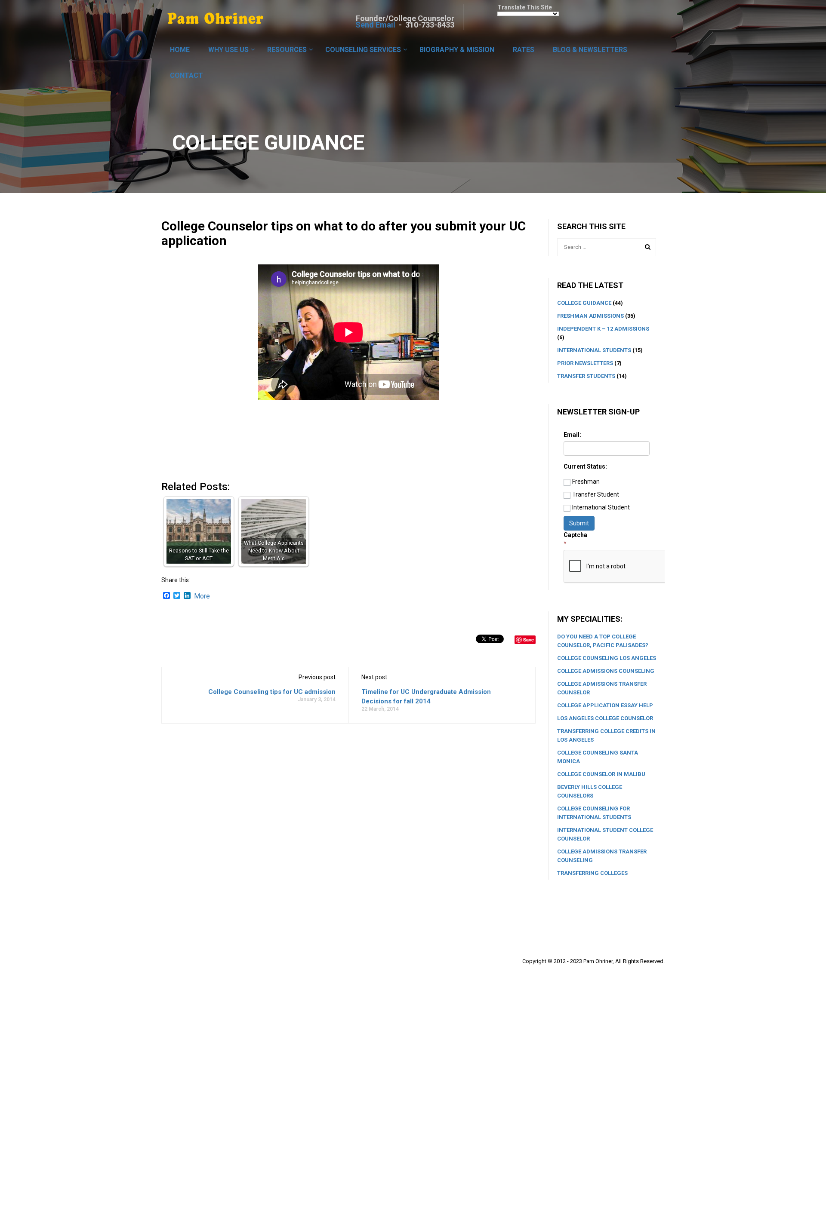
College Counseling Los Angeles (606, 658)
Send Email (375, 24)
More (202, 596)
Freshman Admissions (590, 316)
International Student (601, 507)
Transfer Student (595, 494)
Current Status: (585, 466)
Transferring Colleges (592, 873)
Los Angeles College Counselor (605, 718)
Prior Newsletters (585, 363)
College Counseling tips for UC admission (272, 692)
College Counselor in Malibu (601, 774)
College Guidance (584, 303)
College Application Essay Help (605, 705)
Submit (579, 523)
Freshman (586, 481)
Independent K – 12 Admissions (603, 328)
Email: (572, 434)
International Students (594, 350)
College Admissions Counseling (605, 671)
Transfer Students (586, 376)
